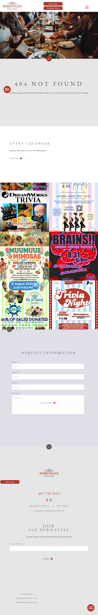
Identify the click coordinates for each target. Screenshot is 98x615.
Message (17, 393)
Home (40, 51)
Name (15, 362)
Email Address (17, 544)
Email (15, 372)
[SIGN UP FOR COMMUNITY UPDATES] (7, 89)
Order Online (90, 607)
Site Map (63, 506)
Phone (16, 383)
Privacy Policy (39, 506)
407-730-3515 (49, 493)
